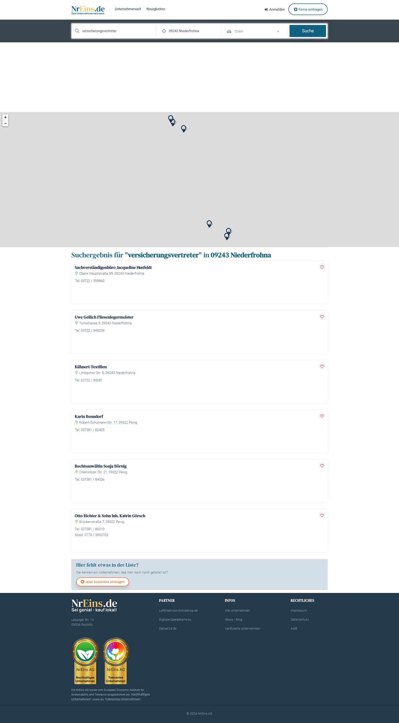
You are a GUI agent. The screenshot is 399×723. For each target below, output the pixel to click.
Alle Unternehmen (237, 610)
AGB (294, 628)
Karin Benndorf (89, 416)
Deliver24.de (167, 628)
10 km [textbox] (238, 31)
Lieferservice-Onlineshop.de (178, 610)
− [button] (5, 123)
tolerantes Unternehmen (123, 699)
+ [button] (5, 117)
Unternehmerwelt (128, 9)
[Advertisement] (199, 77)
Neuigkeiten (156, 9)
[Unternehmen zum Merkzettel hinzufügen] (321, 266)
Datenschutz (300, 619)
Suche (308, 30)
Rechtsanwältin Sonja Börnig (101, 466)
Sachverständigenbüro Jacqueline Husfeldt (113, 267)
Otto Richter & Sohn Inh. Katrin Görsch (110, 516)
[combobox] (258, 31)
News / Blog (233, 619)
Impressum (299, 610)
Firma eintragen (310, 9)
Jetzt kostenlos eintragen (104, 582)
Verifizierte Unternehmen (242, 628)
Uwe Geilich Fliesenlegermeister (104, 317)
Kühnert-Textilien (91, 367)
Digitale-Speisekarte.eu (175, 619)
